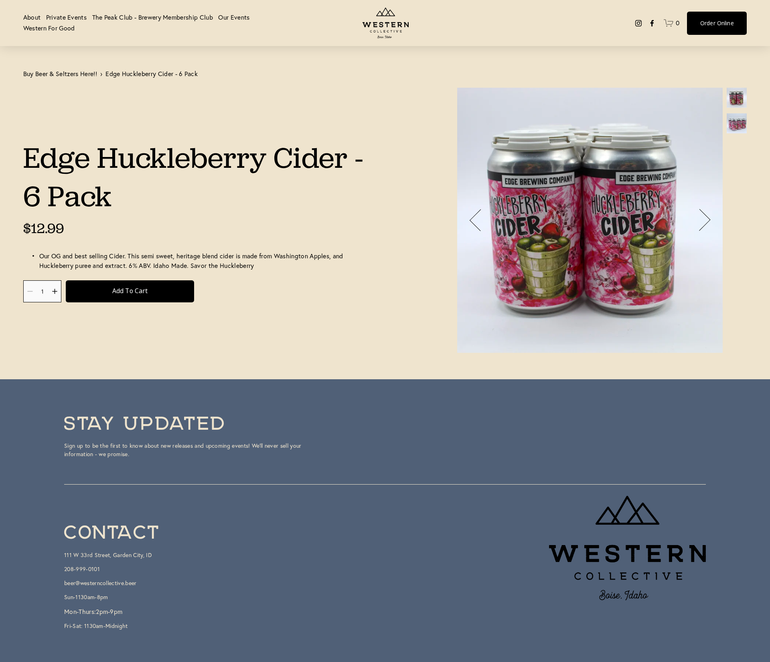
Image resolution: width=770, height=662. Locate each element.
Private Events (66, 17)
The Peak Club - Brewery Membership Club (152, 17)
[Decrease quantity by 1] (29, 291)
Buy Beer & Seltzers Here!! (60, 74)
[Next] (699, 220)
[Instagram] (638, 23)
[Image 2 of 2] (737, 124)
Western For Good (49, 28)
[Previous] (480, 220)
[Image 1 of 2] (737, 98)
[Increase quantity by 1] (54, 291)
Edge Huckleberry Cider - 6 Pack (151, 74)
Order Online (717, 23)
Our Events (233, 17)
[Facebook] (652, 23)
